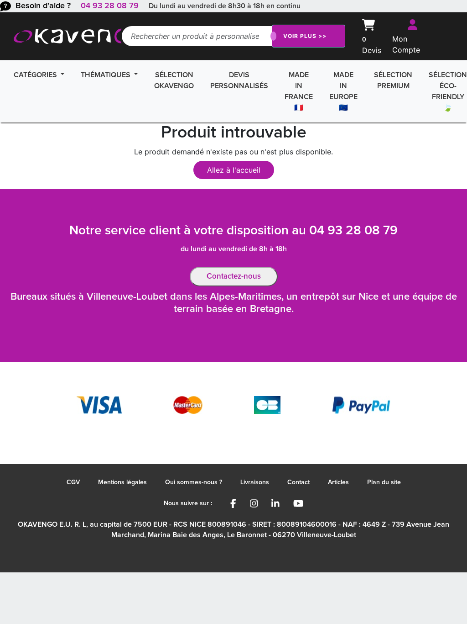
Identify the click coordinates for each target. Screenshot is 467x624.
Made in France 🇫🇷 (299, 91)
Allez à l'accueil (233, 170)
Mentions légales (122, 482)
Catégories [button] (36, 75)
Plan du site (384, 482)
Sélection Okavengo (174, 80)
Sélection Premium (393, 80)
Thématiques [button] (106, 75)
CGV (73, 482)
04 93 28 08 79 (110, 6)
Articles (338, 482)
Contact (298, 482)
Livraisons (254, 482)
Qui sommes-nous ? (193, 482)
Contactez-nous (234, 276)
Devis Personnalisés (239, 80)
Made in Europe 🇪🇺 (343, 91)
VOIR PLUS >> (305, 35)
